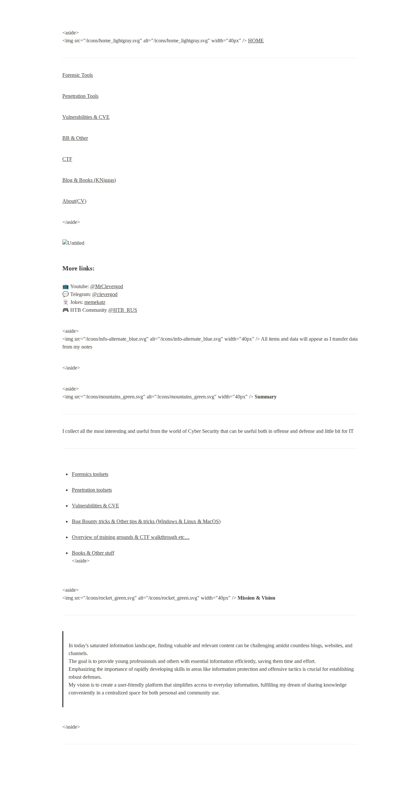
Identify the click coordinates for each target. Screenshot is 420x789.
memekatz (94, 302)
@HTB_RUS (122, 310)
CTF (67, 159)
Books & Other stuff (93, 553)
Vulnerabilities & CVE (86, 117)
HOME (256, 40)
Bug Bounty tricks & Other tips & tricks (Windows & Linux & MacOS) (146, 521)
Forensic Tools (77, 75)
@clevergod (104, 294)
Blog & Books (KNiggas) (89, 180)
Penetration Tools (80, 96)
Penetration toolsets (92, 490)
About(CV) (74, 201)
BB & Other (75, 138)
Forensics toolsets (90, 474)
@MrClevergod (106, 286)
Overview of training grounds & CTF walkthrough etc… (131, 537)
